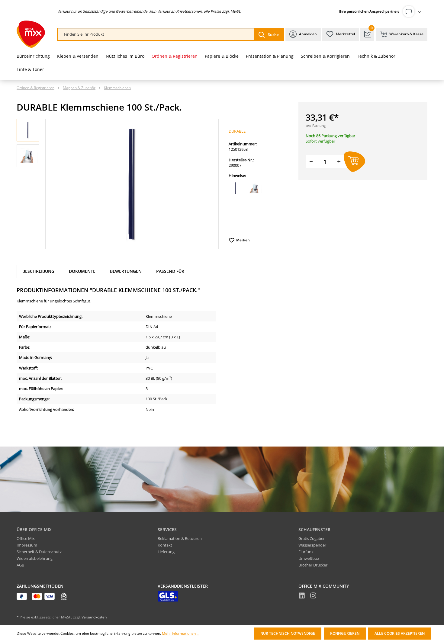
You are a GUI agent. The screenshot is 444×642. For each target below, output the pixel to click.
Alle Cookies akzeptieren (400, 633)
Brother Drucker (312, 565)
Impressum (27, 545)
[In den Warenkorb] (354, 162)
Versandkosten (94, 617)
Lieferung (166, 551)
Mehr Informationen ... (180, 633)
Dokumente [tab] (82, 271)
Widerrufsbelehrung (35, 558)
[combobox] (156, 34)
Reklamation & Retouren (180, 538)
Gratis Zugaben (312, 538)
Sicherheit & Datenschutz (39, 551)
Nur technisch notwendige (287, 633)
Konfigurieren (344, 633)
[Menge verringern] (311, 161)
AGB (20, 565)
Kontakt (165, 545)
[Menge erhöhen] (338, 161)
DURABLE (237, 131)
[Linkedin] (301, 596)
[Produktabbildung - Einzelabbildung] (132, 184)
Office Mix (26, 538)
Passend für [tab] (170, 271)
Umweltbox (308, 558)
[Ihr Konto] (413, 11)
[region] (118, 184)
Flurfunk (306, 551)
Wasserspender (312, 545)
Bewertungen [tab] (126, 271)
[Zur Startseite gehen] (31, 34)
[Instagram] (313, 596)
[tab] (38, 271)
